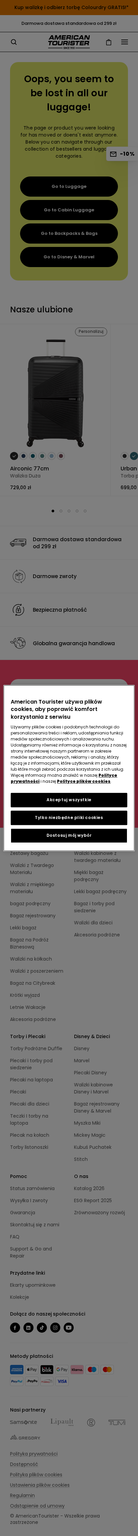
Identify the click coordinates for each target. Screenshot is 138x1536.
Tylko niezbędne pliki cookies (69, 817)
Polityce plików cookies (84, 781)
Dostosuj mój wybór (69, 835)
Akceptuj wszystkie (69, 800)
